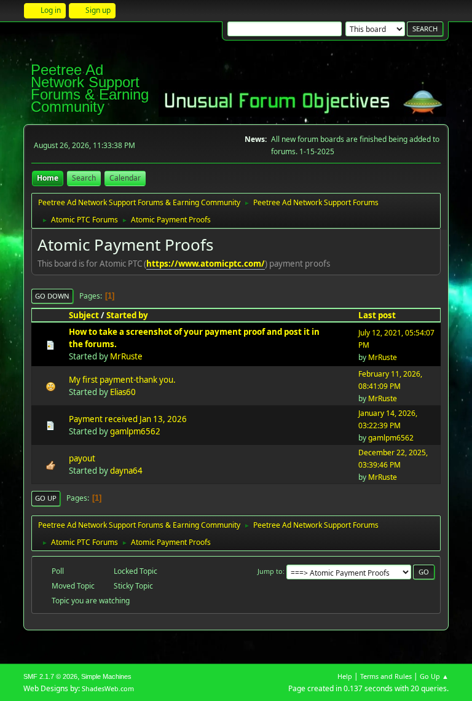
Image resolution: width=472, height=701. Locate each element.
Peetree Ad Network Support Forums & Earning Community (90, 88)
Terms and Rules (386, 676)
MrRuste (126, 356)
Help (344, 676)
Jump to (270, 571)
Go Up (46, 498)
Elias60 (123, 391)
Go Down (52, 295)
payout (82, 458)
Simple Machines (106, 676)
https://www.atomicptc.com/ (205, 263)
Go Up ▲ (434, 676)
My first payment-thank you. (122, 379)
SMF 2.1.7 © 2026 (50, 676)
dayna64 (126, 470)
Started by (127, 315)
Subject (84, 315)
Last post (377, 315)
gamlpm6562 (135, 431)
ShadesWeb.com (108, 688)
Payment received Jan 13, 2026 (128, 419)
